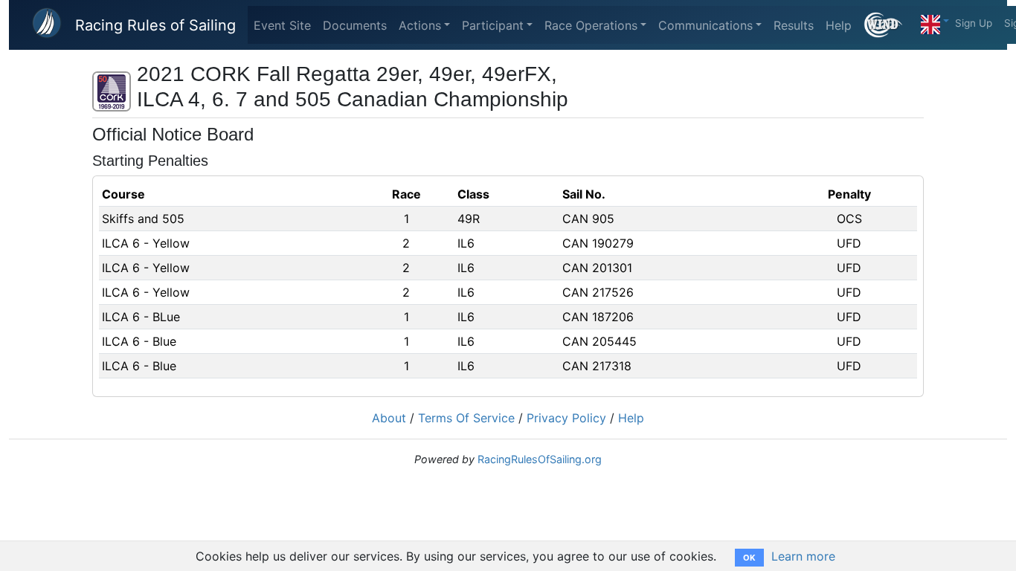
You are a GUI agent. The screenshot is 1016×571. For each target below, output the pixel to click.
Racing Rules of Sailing (155, 25)
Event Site (282, 25)
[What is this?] (889, 25)
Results (794, 25)
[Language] (935, 20)
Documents (355, 25)
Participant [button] (493, 25)
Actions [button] (420, 25)
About (389, 417)
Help (839, 25)
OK (749, 557)
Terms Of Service (466, 417)
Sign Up (973, 23)
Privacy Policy (566, 417)
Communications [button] (705, 25)
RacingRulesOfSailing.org (540, 459)
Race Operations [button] (590, 25)
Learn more (803, 556)
